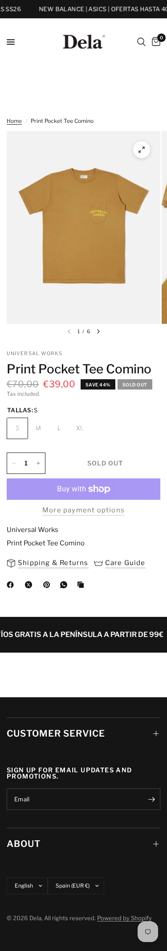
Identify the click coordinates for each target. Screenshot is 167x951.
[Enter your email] (151, 799)
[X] (30, 584)
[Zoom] (141, 149)
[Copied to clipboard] (82, 584)
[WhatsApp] (65, 584)
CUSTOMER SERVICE (56, 733)
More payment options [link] (83, 510)
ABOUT (24, 843)
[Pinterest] (48, 584)
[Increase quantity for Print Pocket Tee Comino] (38, 463)
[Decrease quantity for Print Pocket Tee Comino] (13, 463)
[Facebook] (12, 584)
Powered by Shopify (124, 918)
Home (14, 120)
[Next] (98, 331)
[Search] (141, 42)
